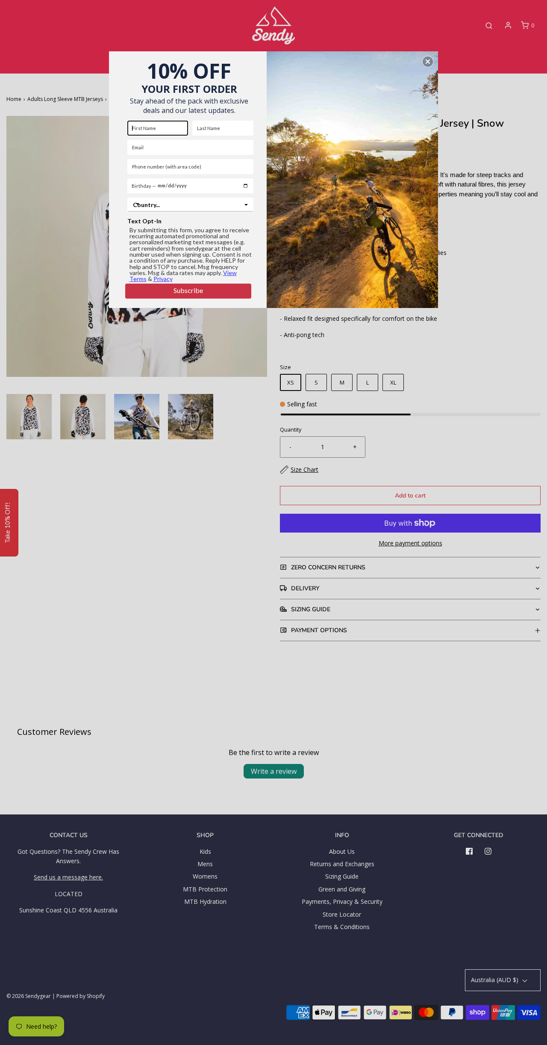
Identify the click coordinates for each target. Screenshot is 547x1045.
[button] (428, 61)
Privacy (163, 278)
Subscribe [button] (188, 290)
